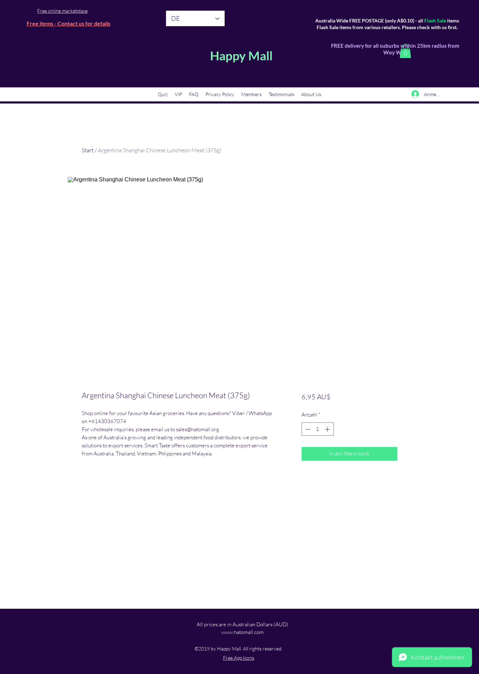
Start (88, 150)
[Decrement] (307, 429)
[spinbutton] (317, 429)
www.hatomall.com (242, 632)
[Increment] (328, 429)
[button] (405, 51)
